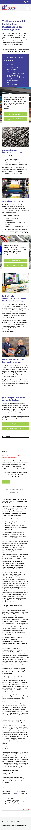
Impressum (10, 825)
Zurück (23, 809)
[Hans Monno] (9, 5)
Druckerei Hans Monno (14, 821)
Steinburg (17, 793)
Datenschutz (17, 825)
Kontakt (4, 825)
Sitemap (23, 825)
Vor (27, 809)
